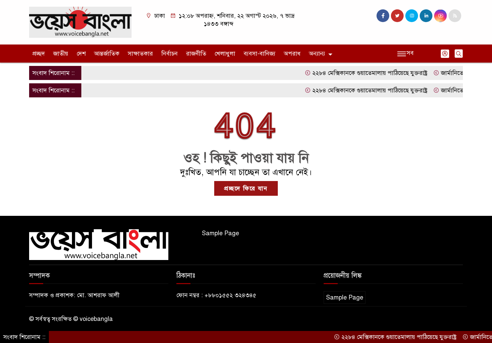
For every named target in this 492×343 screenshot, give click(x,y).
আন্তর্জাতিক (106, 53)
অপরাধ (292, 53)
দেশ (81, 53)
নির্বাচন (169, 53)
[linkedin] (426, 15)
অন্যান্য (317, 53)
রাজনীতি (196, 53)
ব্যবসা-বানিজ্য (259, 53)
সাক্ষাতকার (140, 53)
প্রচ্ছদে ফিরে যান (246, 188)
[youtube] (440, 15)
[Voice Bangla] (80, 21)
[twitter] (397, 15)
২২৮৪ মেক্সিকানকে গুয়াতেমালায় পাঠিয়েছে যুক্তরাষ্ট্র (363, 73)
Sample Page (220, 233)
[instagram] (411, 15)
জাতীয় (60, 53)
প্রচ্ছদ (38, 53)
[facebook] (383, 15)
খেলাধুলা (225, 53)
